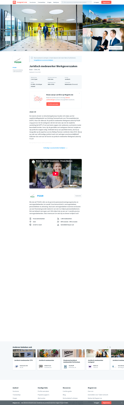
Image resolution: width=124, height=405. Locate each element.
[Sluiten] (121, 402)
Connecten (78, 196)
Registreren (106, 2)
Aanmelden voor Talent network (98, 395)
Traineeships (41, 2)
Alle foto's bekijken (115, 48)
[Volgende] (110, 347)
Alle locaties (41, 398)
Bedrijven (56, 2)
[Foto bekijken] (41, 28)
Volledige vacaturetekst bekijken (54, 148)
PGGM (14, 67)
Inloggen (96, 2)
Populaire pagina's (43, 395)
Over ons (90, 391)
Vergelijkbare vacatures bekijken (43, 60)
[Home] (20, 2)
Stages (49, 2)
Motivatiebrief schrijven (70, 398)
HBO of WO (51, 84)
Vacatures (33, 2)
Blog (64, 395)
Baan (31, 70)
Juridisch (67, 79)
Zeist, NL (37, 70)
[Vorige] (107, 347)
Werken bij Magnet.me (95, 398)
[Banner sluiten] (79, 93)
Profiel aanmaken (53, 104)
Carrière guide (67, 391)
